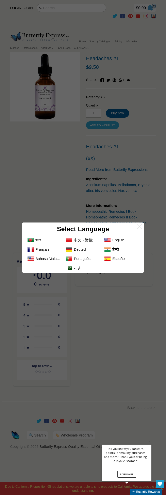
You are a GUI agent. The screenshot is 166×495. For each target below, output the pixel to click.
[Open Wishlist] (160, 484)
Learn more (126, 474)
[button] (131, 492)
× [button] (149, 442)
